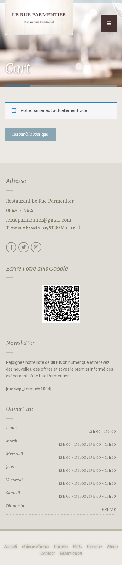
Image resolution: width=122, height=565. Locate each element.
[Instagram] (36, 247)
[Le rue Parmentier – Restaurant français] (39, 17)
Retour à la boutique (30, 134)
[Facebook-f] (11, 247)
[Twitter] (23, 247)
